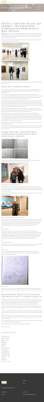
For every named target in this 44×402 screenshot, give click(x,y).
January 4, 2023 (8, 21)
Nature (8, 326)
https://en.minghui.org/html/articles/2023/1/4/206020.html (19, 323)
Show (13, 21)
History (5, 326)
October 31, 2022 (4, 361)
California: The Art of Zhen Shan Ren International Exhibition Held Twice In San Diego (5, 348)
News (24, 383)
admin (2, 21)
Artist (2, 326)
